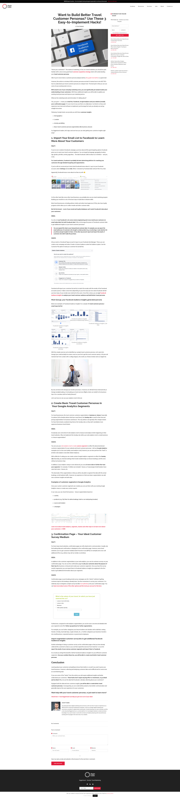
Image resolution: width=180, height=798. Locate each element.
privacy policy (110, 793)
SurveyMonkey (84, 583)
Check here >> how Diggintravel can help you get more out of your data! (72, 696)
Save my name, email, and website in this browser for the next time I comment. (73, 759)
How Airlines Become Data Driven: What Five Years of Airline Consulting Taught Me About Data (120, 55)
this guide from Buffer (92, 78)
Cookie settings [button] (87, 795)
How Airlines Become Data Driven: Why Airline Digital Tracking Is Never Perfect (120, 47)
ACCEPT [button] (95, 795)
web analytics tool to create (74, 446)
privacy (116, 32)
